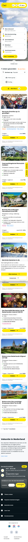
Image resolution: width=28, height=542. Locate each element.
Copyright (6, 536)
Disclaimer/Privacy (18, 536)
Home (11, 9)
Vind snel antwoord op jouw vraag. (15, 476)
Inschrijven (20, 484)
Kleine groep (11, 77)
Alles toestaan (13, 274)
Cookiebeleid (16, 538)
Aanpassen (13, 278)
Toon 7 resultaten (9, 56)
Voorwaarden (6, 538)
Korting (10, 82)
